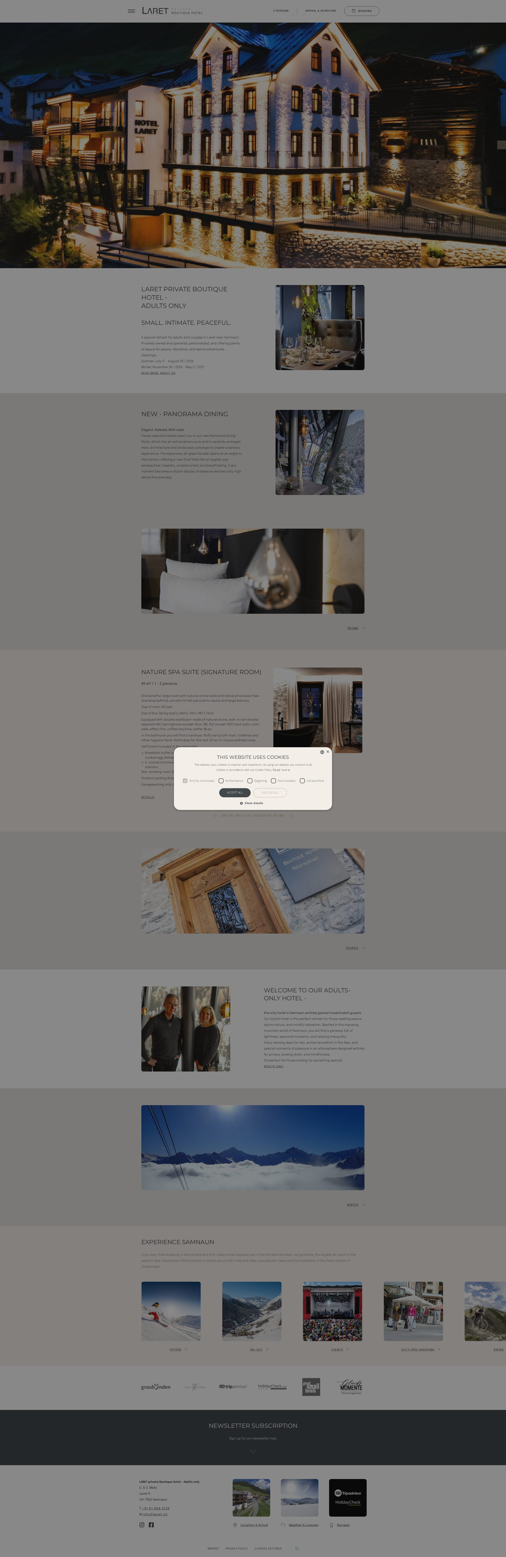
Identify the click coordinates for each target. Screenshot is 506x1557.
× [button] (327, 751)
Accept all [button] (235, 792)
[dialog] (253, 778)
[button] (253, 803)
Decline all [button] (269, 792)
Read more (281, 770)
